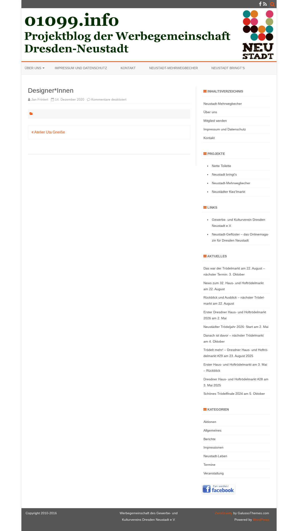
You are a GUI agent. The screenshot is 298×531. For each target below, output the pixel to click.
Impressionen (213, 447)
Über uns (33, 68)
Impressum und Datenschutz (81, 68)
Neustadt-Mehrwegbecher (173, 68)
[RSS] (265, 4)
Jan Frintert (39, 99)
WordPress (260, 519)
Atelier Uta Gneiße (49, 132)
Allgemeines (212, 430)
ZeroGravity (223, 513)
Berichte (209, 439)
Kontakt (128, 68)
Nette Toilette (221, 166)
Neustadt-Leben (215, 456)
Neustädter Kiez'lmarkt (228, 192)
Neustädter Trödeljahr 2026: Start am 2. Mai (235, 327)
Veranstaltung (213, 473)
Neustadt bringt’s (228, 68)
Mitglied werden (215, 121)
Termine (209, 464)
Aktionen (209, 422)
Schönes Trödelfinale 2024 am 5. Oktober (234, 393)
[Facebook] (260, 4)
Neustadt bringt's (224, 174)
